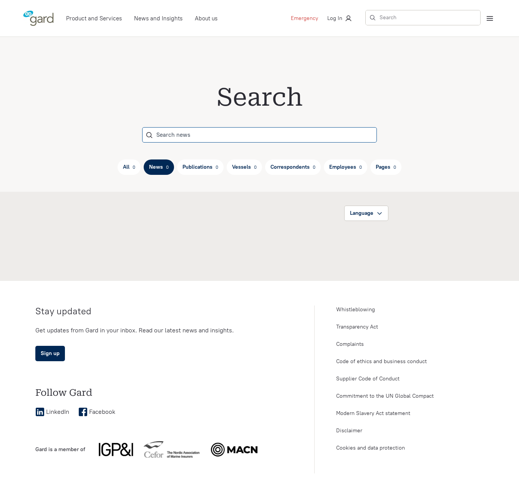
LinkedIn (57, 411)
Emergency (304, 18)
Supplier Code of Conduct (368, 378)
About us (206, 18)
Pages (386, 167)
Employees (345, 167)
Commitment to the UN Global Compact (385, 396)
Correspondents (292, 167)
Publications (200, 167)
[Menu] (490, 18)
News (159, 167)
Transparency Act (357, 327)
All (129, 167)
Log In (334, 18)
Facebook (102, 411)
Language (361, 213)
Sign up (50, 353)
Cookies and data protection (370, 448)
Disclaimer (349, 430)
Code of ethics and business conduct (381, 361)
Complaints (350, 344)
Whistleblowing (355, 309)
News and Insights (158, 18)
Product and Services (94, 18)
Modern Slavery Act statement (373, 413)
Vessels (244, 167)
